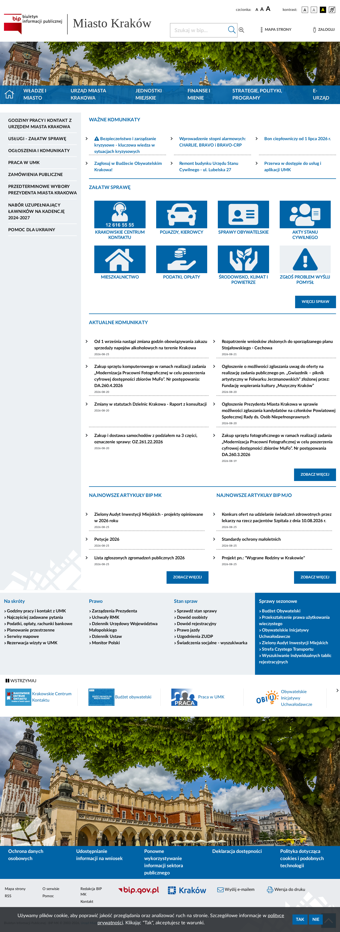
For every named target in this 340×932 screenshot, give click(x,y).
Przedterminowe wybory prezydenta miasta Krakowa (42, 189)
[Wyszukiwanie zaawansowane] (241, 30)
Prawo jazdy (188, 630)
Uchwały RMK (105, 617)
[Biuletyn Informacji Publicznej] (138, 893)
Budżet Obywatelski (281, 611)
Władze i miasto (34, 95)
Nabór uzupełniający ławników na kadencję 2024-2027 (36, 211)
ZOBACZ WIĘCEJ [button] (318, 474)
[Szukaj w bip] (232, 30)
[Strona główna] (11, 95)
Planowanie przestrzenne (31, 630)
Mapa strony (15, 889)
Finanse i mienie (199, 95)
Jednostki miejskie (148, 95)
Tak (300, 919)
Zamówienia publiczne (35, 175)
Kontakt (86, 902)
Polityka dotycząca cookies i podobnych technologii (302, 858)
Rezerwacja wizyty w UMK (32, 643)
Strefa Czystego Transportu (287, 649)
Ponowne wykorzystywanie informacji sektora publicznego (163, 862)
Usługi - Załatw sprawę (37, 139)
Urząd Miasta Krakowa (88, 95)
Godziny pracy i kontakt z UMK (36, 611)
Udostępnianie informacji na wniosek (99, 855)
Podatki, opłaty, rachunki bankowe (40, 624)
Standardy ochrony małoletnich (251, 539)
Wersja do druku (289, 889)
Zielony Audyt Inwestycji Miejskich (295, 643)
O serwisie (50, 889)
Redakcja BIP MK (91, 891)
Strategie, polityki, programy (257, 95)
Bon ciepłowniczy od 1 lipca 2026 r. (297, 139)
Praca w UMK (24, 163)
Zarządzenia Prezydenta (114, 611)
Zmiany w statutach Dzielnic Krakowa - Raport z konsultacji (150, 404)
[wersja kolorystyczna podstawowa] (305, 10)
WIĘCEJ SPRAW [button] (319, 302)
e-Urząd (321, 95)
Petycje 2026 (106, 539)
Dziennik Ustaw (107, 636)
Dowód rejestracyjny (196, 624)
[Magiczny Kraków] (188, 894)
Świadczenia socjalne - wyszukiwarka (212, 643)
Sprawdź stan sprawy (197, 611)
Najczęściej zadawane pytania (35, 617)
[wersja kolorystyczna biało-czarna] (314, 10)
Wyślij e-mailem (239, 889)
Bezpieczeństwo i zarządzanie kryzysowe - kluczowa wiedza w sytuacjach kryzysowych (125, 145)
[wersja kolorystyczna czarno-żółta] (323, 10)
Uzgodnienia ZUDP (195, 636)
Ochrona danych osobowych (25, 855)
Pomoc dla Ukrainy (31, 230)
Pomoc (48, 896)
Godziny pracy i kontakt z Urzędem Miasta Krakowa (40, 123)
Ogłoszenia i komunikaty (39, 151)
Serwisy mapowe (23, 636)
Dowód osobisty (192, 617)
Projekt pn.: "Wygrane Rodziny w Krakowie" (263, 558)
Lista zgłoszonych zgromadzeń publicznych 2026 (139, 558)
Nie (315, 919)
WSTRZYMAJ (22, 681)
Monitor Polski (106, 643)
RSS (8, 896)
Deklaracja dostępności (237, 851)
